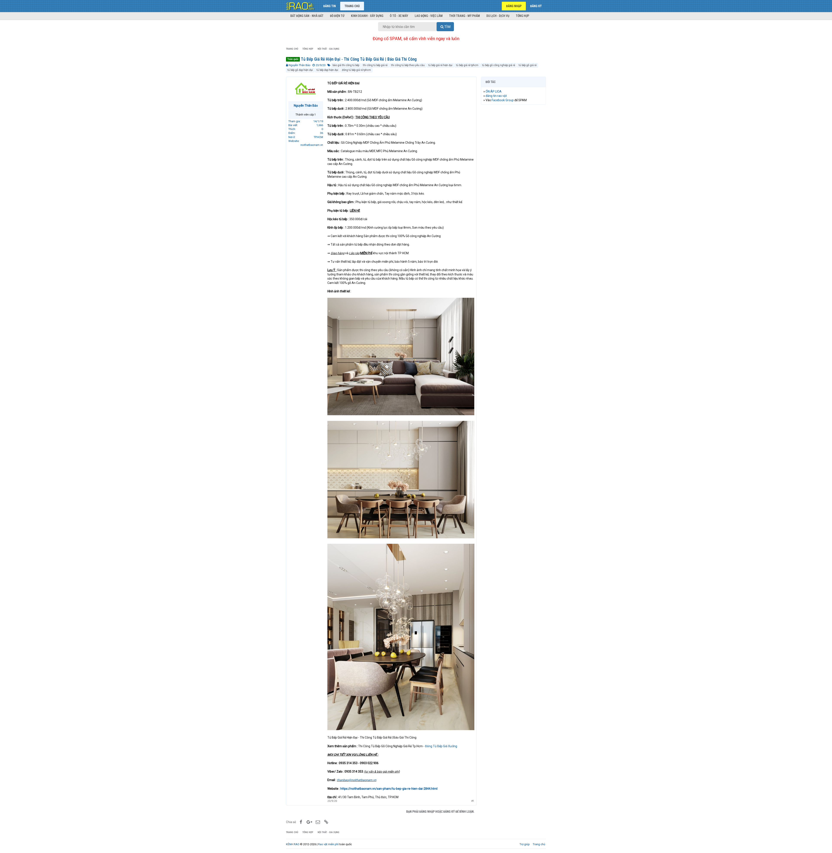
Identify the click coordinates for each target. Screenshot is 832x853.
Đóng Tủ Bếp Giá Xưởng (441, 746)
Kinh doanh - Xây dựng (367, 16)
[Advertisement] (513, 174)
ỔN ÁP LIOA (494, 91)
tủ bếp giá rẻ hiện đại (440, 65)
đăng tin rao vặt (496, 96)
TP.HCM (318, 137)
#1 (472, 801)
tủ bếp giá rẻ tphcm (467, 65)
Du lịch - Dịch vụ (497, 16)
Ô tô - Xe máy (399, 16)
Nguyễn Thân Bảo (299, 65)
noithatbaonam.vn (312, 145)
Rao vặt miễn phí (328, 844)
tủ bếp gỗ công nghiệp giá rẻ (498, 65)
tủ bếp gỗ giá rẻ (527, 65)
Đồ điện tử (337, 16)
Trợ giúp (525, 844)
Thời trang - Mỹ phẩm (464, 16)
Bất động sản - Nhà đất (306, 16)
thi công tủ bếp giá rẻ (375, 65)
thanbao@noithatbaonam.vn (356, 780)
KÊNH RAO (292, 844)
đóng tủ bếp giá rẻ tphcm (356, 70)
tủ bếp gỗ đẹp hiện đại (300, 70)
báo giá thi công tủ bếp (346, 65)
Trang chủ (352, 6)
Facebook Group (503, 100)
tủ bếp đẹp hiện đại (327, 70)
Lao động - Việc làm (429, 16)
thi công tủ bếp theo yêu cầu (408, 65)
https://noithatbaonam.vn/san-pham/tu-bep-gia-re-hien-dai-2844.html (388, 788)
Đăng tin (329, 6)
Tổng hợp (522, 16)
